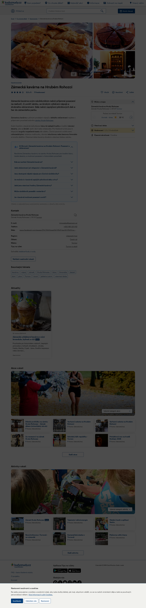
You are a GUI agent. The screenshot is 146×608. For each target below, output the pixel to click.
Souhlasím (17, 601)
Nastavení (45, 601)
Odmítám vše (31, 601)
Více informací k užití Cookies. (41, 595)
